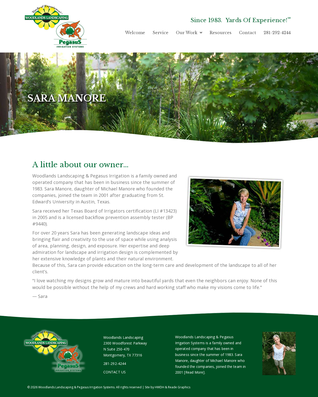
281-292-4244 (114, 363)
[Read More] (194, 372)
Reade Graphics (179, 387)
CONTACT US (114, 372)
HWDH (159, 387)
